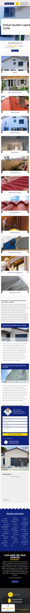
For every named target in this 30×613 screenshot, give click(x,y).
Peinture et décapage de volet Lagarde (6, 527)
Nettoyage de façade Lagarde (25, 523)
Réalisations (9, 3)
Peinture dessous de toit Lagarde (5, 543)
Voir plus (15, 581)
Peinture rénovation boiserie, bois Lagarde (15, 521)
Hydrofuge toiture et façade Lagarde (25, 536)
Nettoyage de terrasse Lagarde (15, 537)
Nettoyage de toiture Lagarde (25, 542)
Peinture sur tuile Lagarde (5, 520)
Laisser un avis (15, 50)
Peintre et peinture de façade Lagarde (15, 529)
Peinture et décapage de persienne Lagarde (6, 535)
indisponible (24, 3)
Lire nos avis (8, 610)
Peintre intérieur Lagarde (25, 529)
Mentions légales (23, 609)
